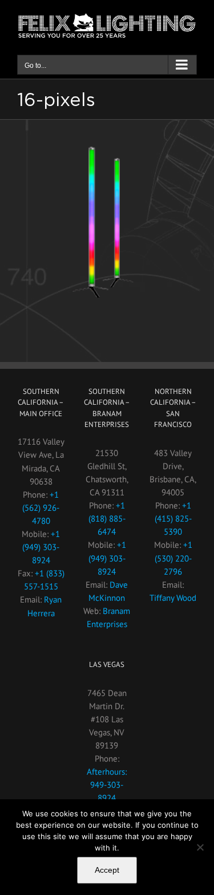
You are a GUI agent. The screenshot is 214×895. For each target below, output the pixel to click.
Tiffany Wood (173, 597)
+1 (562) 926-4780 (40, 507)
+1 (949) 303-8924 (41, 547)
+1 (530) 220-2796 (173, 557)
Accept (107, 869)
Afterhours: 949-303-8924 (107, 784)
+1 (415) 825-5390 (173, 518)
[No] (199, 847)
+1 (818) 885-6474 (107, 518)
